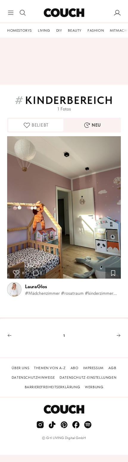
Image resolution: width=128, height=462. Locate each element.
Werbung (94, 387)
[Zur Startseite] (64, 12)
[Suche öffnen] (22, 12)
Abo (75, 368)
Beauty (75, 30)
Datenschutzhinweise (33, 377)
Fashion (96, 30)
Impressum (93, 368)
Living (44, 30)
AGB (112, 368)
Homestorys (19, 30)
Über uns (20, 368)
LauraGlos (36, 286)
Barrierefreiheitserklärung (52, 387)
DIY (59, 30)
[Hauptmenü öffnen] (10, 12)
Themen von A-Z (49, 368)
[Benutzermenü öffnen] (117, 12)
